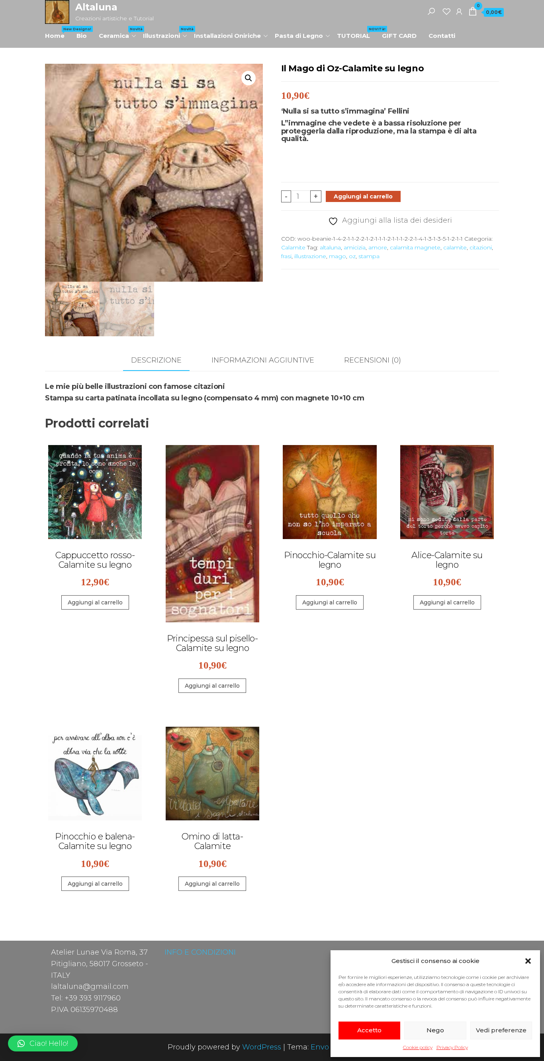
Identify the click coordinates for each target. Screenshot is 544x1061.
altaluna (330, 247)
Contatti (442, 35)
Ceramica (118, 33)
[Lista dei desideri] (446, 11)
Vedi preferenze (501, 1030)
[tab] (162, 361)
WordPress (261, 1047)
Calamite (293, 247)
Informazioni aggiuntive (262, 360)
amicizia (355, 247)
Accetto (369, 1030)
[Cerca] (431, 11)
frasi (286, 256)
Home (57, 33)
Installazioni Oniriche (227, 35)
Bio (81, 35)
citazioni (481, 247)
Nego (435, 1030)
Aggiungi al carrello (363, 196)
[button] (528, 961)
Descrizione (156, 360)
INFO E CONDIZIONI (200, 952)
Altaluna (96, 7)
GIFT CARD (399, 35)
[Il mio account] (459, 11)
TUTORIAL (356, 33)
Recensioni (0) (372, 360)
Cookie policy (417, 1047)
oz (352, 256)
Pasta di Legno (299, 35)
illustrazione (310, 256)
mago (337, 256)
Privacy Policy (452, 1047)
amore (377, 247)
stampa (369, 256)
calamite (455, 247)
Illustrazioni (165, 33)
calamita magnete (415, 247)
